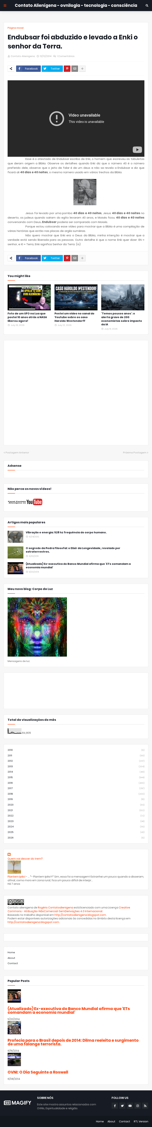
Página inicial (16, 28)
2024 (76, 826)
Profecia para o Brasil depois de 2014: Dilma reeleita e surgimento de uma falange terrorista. (73, 1042)
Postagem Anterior (17, 452)
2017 (76, 788)
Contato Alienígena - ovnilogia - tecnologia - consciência (76, 5)
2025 (76, 832)
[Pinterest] (67, 69)
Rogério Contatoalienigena (56, 907)
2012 (76, 761)
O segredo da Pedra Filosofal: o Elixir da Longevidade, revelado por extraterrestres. (73, 550)
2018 (76, 794)
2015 (76, 777)
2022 (76, 815)
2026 (76, 837)
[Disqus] (76, 394)
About (11, 958)
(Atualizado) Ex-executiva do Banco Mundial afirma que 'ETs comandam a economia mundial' (78, 565)
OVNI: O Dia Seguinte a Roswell (38, 1072)
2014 (76, 772)
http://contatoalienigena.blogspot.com (80, 915)
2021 (76, 810)
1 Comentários (66, 56)
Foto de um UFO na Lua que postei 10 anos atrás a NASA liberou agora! (27, 317)
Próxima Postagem (134, 452)
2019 (76, 799)
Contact (13, 963)
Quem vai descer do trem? (25, 859)
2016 (76, 783)
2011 (76, 755)
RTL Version (141, 1121)
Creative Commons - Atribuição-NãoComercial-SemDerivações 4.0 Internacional (69, 909)
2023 (76, 821)
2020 (76, 804)
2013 (76, 766)
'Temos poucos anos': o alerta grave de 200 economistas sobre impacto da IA (121, 319)
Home (11, 952)
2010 (76, 750)
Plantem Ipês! (16, 876)
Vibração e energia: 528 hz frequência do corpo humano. (66, 532)
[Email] (74, 69)
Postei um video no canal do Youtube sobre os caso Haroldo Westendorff (74, 317)
